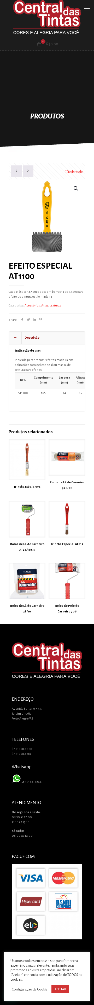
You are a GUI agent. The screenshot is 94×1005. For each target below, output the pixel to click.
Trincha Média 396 (27, 486)
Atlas (44, 305)
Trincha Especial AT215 (67, 544)
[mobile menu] (87, 10)
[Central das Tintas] (47, 18)
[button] (76, 188)
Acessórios (32, 305)
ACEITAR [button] (60, 989)
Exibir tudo (75, 171)
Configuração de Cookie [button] (30, 989)
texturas (55, 305)
